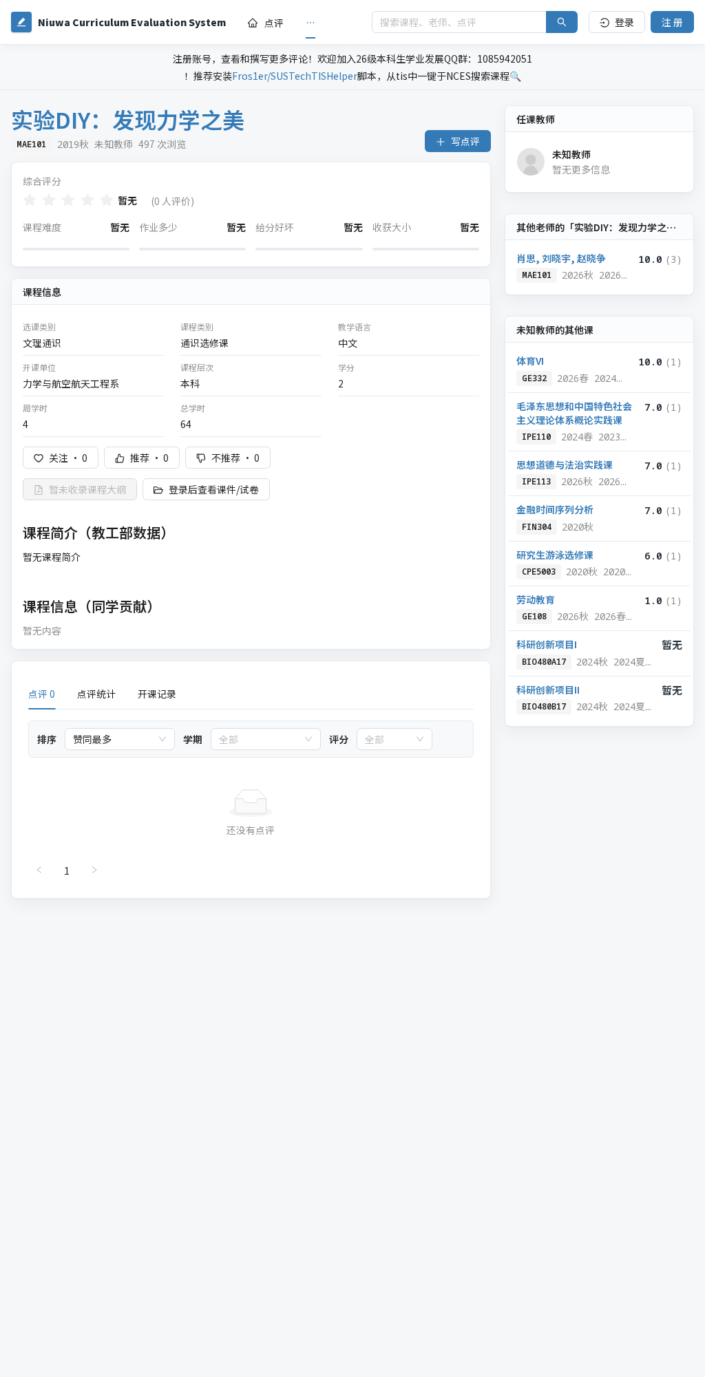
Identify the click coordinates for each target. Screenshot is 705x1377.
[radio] (29, 200)
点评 (274, 23)
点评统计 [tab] (96, 694)
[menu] (299, 22)
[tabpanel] (251, 801)
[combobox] (113, 739)
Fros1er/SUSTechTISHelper (294, 76)
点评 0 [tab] (41, 694)
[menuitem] (266, 23)
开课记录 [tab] (157, 694)
